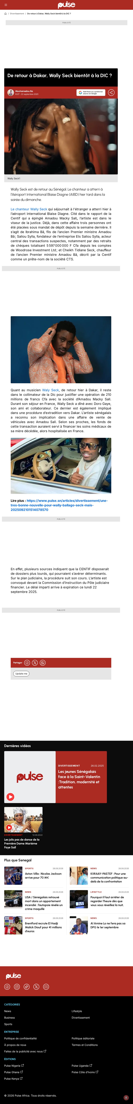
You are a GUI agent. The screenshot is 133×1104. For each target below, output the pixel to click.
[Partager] (111, 92)
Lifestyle (96, 892)
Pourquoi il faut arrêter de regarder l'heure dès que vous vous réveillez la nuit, (107, 901)
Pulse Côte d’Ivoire (83, 1072)
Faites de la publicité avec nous (23, 1051)
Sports (29, 868)
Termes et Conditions (85, 1045)
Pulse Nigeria (12, 1065)
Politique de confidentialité (20, 1038)
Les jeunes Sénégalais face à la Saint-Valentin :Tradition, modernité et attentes (79, 779)
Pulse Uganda (80, 1065)
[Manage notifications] (126, 1097)
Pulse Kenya (11, 1078)
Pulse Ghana (11, 1072)
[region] (66, 829)
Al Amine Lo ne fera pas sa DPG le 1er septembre (108, 925)
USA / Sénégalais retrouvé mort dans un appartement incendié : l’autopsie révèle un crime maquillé (44, 903)
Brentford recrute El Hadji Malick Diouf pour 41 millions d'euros (43, 927)
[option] (23, 830)
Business (9, 1017)
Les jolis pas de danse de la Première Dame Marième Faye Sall (21, 843)
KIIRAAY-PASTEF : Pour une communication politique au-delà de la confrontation (109, 877)
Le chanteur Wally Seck (29, 209)
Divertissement (17, 13)
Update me (21, 673)
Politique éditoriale (83, 1038)
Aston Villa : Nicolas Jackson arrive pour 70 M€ (43, 875)
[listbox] (66, 829)
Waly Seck (50, 390)
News (28, 892)
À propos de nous (15, 1045)
